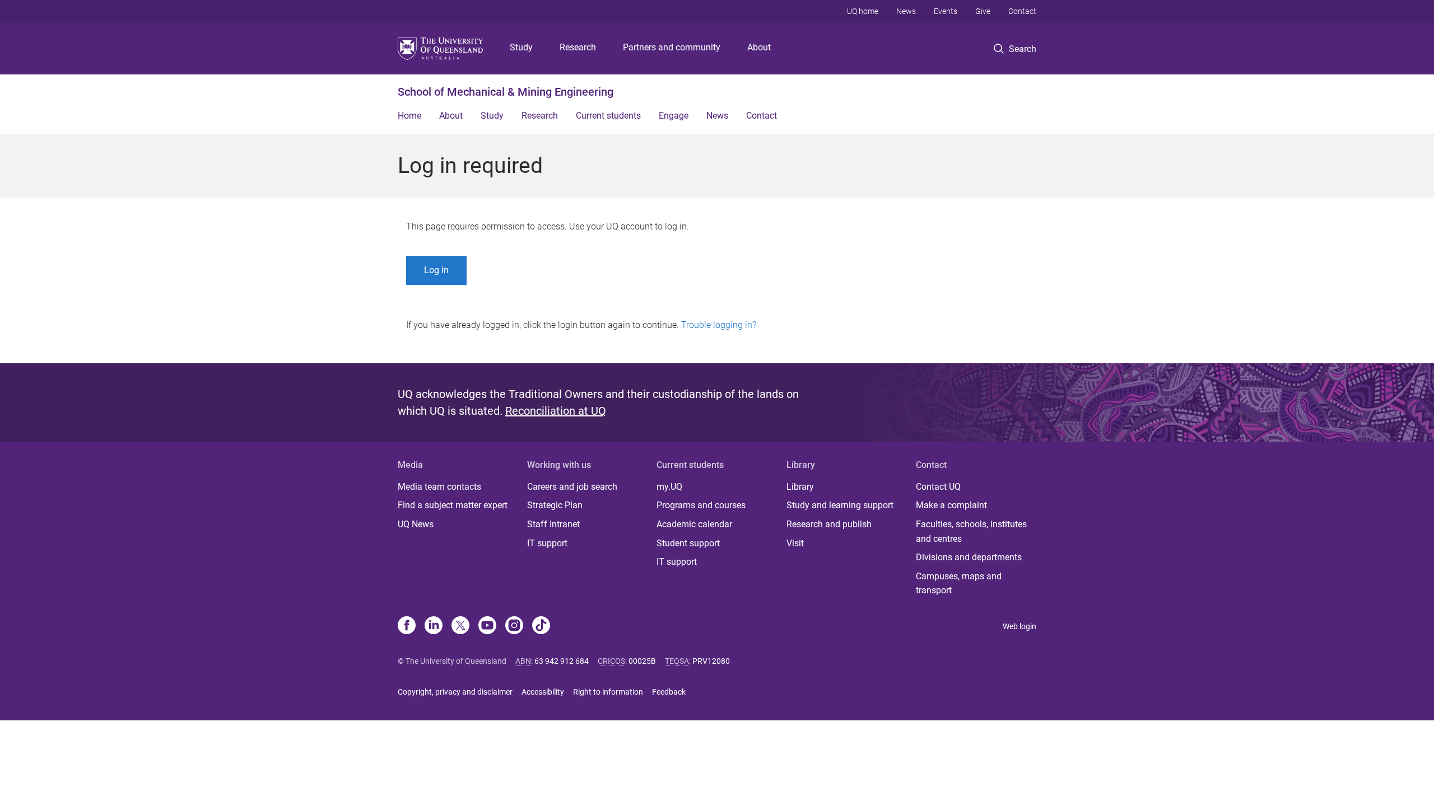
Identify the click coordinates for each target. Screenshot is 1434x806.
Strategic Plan (555, 505)
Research (578, 47)
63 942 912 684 (561, 661)
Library (800, 486)
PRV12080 (711, 661)
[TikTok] (541, 626)
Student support (688, 543)
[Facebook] (407, 626)
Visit (795, 543)
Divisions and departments (969, 557)
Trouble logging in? (718, 325)
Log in (436, 270)
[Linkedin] (434, 626)
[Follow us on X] (460, 626)
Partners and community (671, 47)
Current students (608, 115)
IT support (547, 543)
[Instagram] (514, 626)
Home (409, 115)
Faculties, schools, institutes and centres (971, 531)
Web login (1019, 626)
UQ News (416, 524)
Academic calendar (694, 524)
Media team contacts (439, 486)
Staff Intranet (553, 524)
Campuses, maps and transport (959, 583)
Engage (673, 115)
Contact (1022, 11)
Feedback (669, 691)
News (906, 11)
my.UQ (669, 486)
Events (945, 11)
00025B (642, 661)
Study (521, 47)
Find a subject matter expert (453, 505)
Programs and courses (701, 505)
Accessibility (543, 691)
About (759, 47)
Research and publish (829, 524)
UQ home (862, 11)
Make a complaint (951, 505)
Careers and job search (572, 486)
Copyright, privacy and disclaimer (455, 691)
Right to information (608, 691)
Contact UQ (938, 486)
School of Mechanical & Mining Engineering (505, 92)
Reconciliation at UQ (555, 411)
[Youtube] (487, 626)
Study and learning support (839, 505)
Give (982, 11)
